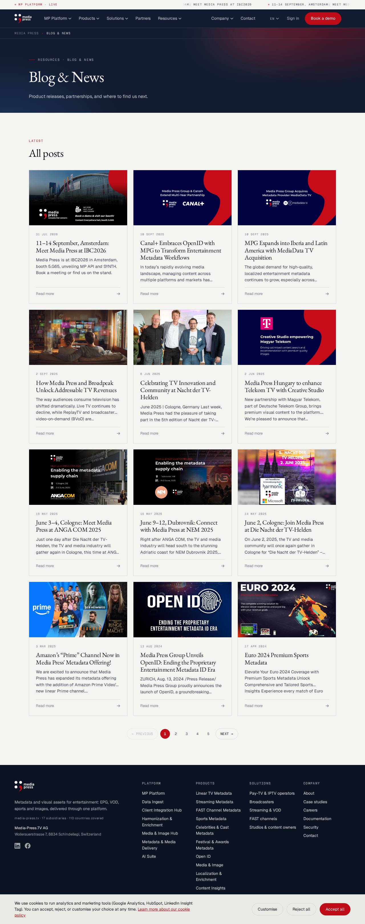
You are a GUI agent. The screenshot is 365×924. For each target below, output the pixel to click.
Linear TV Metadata (214, 793)
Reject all (301, 909)
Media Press (26, 33)
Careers (310, 810)
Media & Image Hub (160, 833)
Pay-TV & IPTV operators (272, 793)
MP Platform (55, 18)
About (308, 793)
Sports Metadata (211, 818)
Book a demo (323, 18)
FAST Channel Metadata (218, 810)
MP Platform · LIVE (38, 4)
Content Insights (210, 888)
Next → (226, 734)
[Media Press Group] (23, 18)
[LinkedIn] (17, 846)
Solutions (115, 18)
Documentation (317, 818)
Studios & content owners (273, 827)
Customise (267, 909)
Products (87, 18)
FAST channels (263, 818)
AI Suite (149, 856)
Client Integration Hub (162, 810)
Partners (143, 18)
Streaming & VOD (265, 810)
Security (311, 827)
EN (272, 19)
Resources (167, 18)
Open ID (203, 856)
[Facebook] (28, 846)
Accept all (335, 909)
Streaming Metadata (214, 801)
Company (220, 18)
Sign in (293, 18)
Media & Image (209, 864)
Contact (248, 18)
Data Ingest (152, 801)
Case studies (315, 801)
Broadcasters (262, 801)
